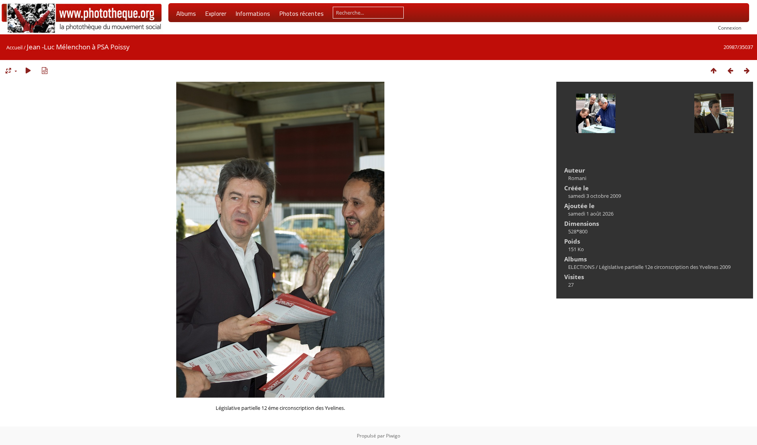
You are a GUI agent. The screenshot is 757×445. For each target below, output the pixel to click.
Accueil (14, 47)
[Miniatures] (713, 70)
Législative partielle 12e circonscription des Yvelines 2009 (665, 266)
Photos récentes (301, 13)
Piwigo (393, 435)
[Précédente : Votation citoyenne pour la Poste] (730, 70)
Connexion (729, 27)
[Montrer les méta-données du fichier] (44, 70)
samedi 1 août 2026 (590, 213)
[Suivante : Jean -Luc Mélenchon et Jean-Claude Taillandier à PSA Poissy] (746, 70)
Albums (186, 13)
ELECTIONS (581, 266)
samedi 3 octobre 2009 (594, 195)
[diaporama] (28, 70)
